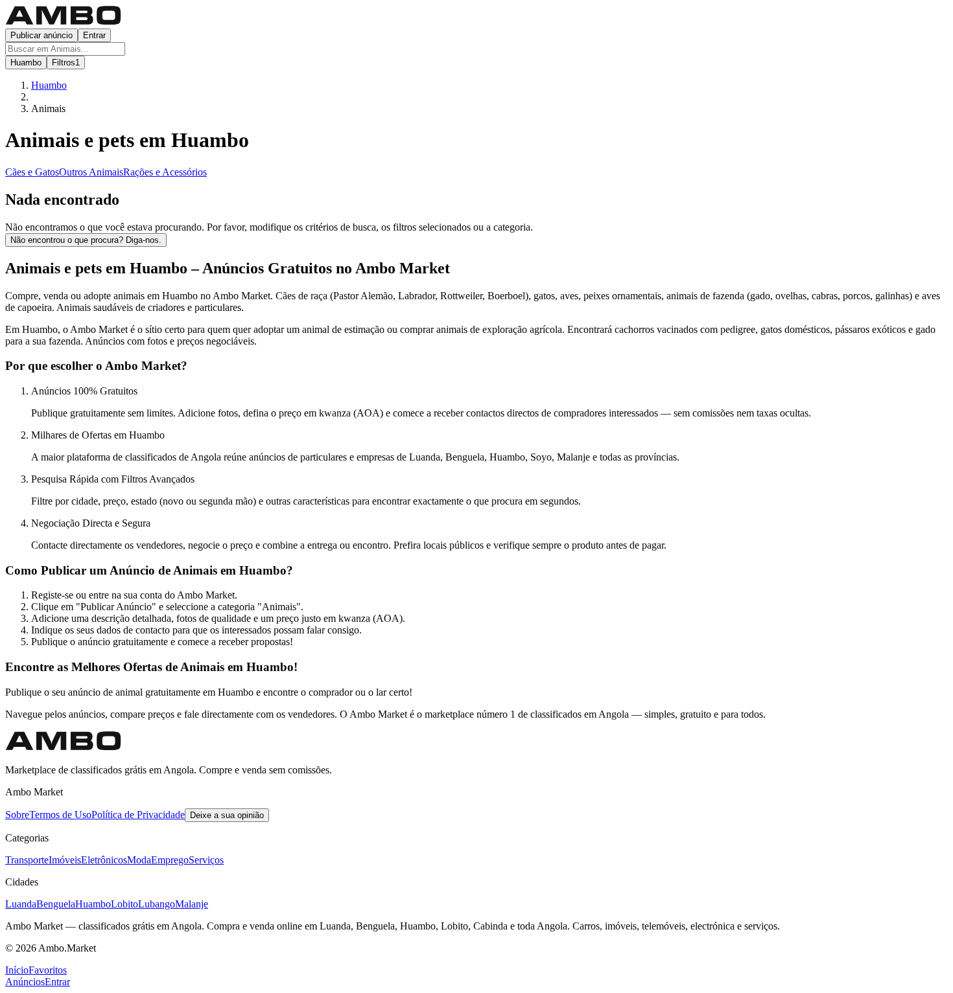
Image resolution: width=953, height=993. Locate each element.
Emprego (170, 859)
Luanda (20, 903)
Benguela (55, 903)
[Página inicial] (63, 22)
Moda (139, 859)
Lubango (156, 903)
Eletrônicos (104, 859)
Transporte (27, 859)
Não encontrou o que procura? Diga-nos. (85, 240)
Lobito (124, 903)
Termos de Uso (60, 814)
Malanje (191, 903)
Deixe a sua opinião (227, 815)
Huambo (93, 903)
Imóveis (65, 859)
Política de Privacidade (138, 814)
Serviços (206, 859)
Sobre (17, 814)
